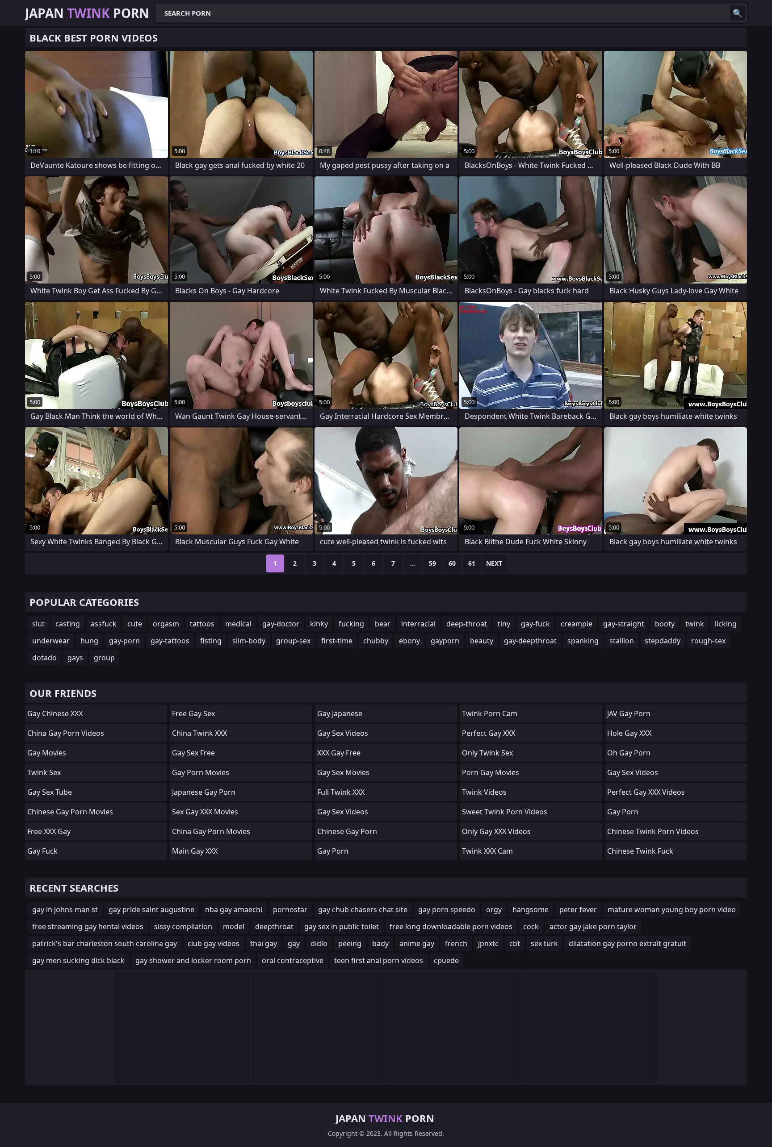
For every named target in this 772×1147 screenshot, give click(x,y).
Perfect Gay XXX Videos (646, 792)
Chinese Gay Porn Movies (70, 812)
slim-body (248, 641)
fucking (351, 624)
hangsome (530, 909)
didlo (318, 943)
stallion (621, 641)
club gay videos (213, 943)
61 (471, 563)
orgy (494, 909)
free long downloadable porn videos (451, 926)
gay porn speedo (446, 909)
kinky (319, 624)
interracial (418, 624)
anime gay (416, 943)
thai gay (263, 943)
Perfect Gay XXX (488, 733)
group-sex (293, 641)
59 (432, 563)
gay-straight (623, 624)
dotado (44, 658)
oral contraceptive (292, 960)
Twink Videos (484, 792)
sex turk (544, 943)
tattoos (202, 624)
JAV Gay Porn (628, 713)
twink (694, 624)
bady (380, 943)
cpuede (446, 960)
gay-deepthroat (530, 641)
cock (531, 926)
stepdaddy (662, 641)
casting (67, 624)
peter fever (578, 909)
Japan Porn (87, 12)
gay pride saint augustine (151, 909)
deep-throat (466, 624)
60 (452, 563)
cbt (514, 943)
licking (726, 624)
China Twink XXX (199, 733)
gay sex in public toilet (341, 926)
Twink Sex (44, 772)
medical (238, 624)
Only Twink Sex (487, 753)
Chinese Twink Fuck (640, 851)
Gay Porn (332, 851)
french (456, 943)
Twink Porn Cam (489, 713)
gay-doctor (280, 624)
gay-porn (124, 641)
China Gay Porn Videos (65, 733)
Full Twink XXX (341, 792)
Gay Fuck (42, 851)
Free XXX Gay (49, 831)
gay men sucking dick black (78, 960)
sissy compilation (183, 926)
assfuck (104, 624)
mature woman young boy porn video (672, 909)
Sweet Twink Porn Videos (504, 812)
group (104, 658)
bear (382, 624)
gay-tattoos (170, 641)
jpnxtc (488, 943)
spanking (583, 641)
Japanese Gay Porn (203, 792)
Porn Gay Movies (490, 772)
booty (665, 624)
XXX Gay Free (339, 753)
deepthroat (274, 926)
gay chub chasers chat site (362, 909)
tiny (504, 624)
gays (75, 658)
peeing (349, 943)
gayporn (445, 641)
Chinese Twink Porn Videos (653, 831)
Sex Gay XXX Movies (205, 812)
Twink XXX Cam (487, 851)
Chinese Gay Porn (347, 831)
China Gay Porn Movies (211, 831)
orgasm (166, 624)
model (233, 926)
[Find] (737, 13)
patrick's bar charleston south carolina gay (104, 943)
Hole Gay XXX (629, 733)
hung (89, 641)
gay (294, 943)
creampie (576, 624)
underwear (51, 641)
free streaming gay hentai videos (87, 926)
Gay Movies (46, 753)
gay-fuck (535, 624)
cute (134, 624)
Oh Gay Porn (628, 753)
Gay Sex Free (193, 753)
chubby (375, 641)
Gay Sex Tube (49, 792)
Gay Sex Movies (343, 772)
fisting (211, 641)
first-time (336, 641)
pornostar (290, 909)
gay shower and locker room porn (193, 960)
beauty (481, 641)
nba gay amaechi (233, 909)
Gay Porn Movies (200, 772)
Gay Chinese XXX (55, 713)
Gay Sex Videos (342, 733)
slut (38, 624)
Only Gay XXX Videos (496, 831)
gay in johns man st (65, 909)
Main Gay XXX (195, 851)
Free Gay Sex (193, 713)
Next (494, 563)
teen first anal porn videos (378, 960)
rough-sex (708, 641)
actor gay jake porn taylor (593, 926)
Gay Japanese (339, 713)
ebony (409, 641)
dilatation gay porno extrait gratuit (627, 943)
